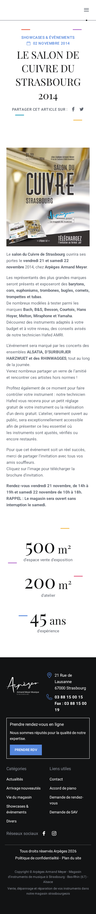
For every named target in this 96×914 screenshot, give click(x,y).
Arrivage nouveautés (23, 788)
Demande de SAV (64, 812)
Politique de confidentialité (37, 858)
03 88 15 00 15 (69, 697)
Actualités (14, 779)
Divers (11, 821)
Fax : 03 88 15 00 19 (71, 706)
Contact (56, 779)
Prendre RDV (26, 750)
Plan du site (71, 858)
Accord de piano (63, 788)
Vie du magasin (19, 797)
